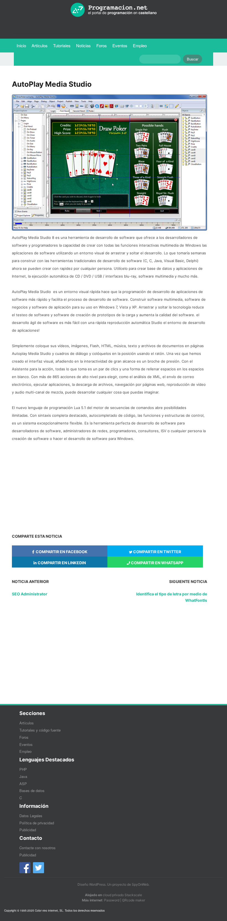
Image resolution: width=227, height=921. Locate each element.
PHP (23, 769)
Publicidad (27, 829)
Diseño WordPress (91, 884)
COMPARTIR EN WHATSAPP (156, 562)
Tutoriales (63, 45)
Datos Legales (30, 815)
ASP (23, 783)
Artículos (40, 45)
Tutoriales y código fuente (40, 730)
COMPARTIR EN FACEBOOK (61, 551)
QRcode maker (133, 900)
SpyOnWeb (140, 884)
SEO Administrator (29, 594)
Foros (101, 45)
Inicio (21, 45)
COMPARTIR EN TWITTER (156, 551)
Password (111, 900)
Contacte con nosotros (37, 847)
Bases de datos (32, 790)
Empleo (140, 45)
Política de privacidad (36, 822)
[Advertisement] (109, 485)
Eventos (119, 45)
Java (23, 776)
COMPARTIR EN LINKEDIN (61, 562)
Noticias (83, 45)
